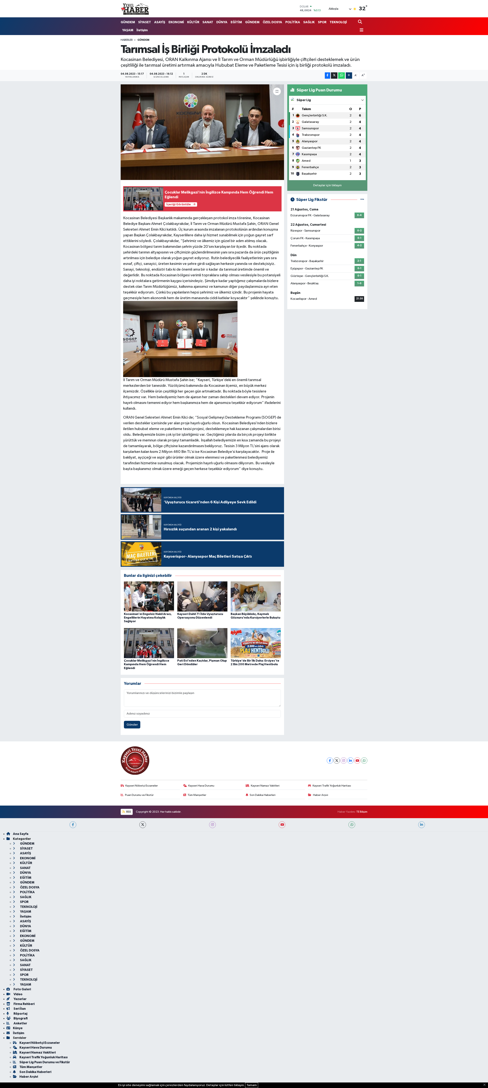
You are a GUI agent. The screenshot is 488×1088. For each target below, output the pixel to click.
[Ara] (360, 22)
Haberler (127, 40)
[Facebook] (330, 760)
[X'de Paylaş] (334, 75)
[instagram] (212, 824)
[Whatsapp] (364, 760)
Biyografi (20, 1018)
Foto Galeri (22, 989)
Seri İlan (19, 1008)
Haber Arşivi (320, 795)
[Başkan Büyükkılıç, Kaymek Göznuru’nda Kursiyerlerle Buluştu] (256, 596)
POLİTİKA (292, 22)
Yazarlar (19, 999)
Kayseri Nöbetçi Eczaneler (141, 785)
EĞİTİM (236, 22)
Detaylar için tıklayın (327, 185)
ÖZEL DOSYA (272, 22)
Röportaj (20, 1013)
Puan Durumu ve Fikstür (139, 795)
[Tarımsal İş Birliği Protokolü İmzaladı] (202, 132)
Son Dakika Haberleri (262, 795)
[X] (337, 760)
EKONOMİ (176, 22)
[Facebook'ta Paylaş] (327, 75)
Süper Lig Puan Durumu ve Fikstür (44, 1062)
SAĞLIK (309, 22)
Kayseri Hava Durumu (201, 785)
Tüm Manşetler (197, 795)
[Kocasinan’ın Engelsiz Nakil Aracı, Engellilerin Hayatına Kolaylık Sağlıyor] (149, 596)
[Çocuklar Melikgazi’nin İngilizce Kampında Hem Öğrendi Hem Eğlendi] (149, 643)
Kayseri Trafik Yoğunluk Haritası (332, 785)
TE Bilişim (361, 811)
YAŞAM (127, 30)
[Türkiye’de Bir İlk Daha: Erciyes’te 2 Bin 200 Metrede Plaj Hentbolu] (256, 643)
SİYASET (144, 22)
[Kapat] (485, 1084)
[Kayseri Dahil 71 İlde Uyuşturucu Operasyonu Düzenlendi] (202, 596)
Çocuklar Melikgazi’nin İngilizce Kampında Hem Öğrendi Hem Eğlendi (146, 664)
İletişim (142, 30)
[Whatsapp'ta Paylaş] (341, 75)
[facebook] (73, 824)
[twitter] (142, 824)
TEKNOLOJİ (338, 22)
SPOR (322, 22)
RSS (128, 811)
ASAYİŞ (159, 22)
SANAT (207, 22)
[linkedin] (421, 824)
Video (17, 994)
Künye (17, 1028)
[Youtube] (357, 760)
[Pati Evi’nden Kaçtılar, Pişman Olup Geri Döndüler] (202, 643)
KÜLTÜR (193, 22)
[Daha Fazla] (349, 75)
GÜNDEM (128, 22)
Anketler (20, 1023)
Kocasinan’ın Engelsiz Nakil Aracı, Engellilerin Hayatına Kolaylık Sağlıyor (148, 617)
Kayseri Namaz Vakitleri (265, 785)
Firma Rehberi (24, 1004)
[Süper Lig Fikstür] (362, 199)
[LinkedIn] (350, 760)
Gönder (132, 724)
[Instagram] (343, 760)
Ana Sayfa (20, 833)
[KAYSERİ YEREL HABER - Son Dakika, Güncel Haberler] (135, 8)
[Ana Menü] (360, 30)
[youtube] (282, 824)
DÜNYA (221, 22)
